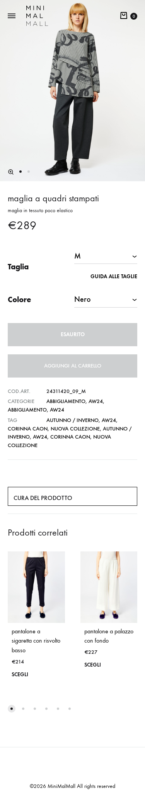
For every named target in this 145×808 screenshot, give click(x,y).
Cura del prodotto (43, 498)
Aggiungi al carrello (72, 365)
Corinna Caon (28, 428)
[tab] (72, 496)
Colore (19, 299)
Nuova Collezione (75, 428)
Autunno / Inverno (72, 420)
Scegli (20, 674)
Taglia (18, 266)
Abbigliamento (65, 401)
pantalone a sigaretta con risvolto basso (36, 641)
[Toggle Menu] (11, 16)
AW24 (96, 401)
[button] (11, 172)
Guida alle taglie (113, 276)
